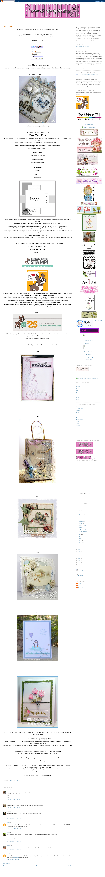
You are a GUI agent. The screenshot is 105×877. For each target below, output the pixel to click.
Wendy (8, 803)
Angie (77, 406)
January (81, 547)
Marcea (78, 425)
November (81, 517)
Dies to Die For (89, 354)
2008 (79, 562)
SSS (8, 781)
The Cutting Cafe (98, 320)
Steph (77, 427)
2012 (79, 554)
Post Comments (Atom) (14, 869)
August (81, 523)
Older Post (70, 866)
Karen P (8, 822)
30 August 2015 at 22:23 (14, 850)
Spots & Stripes (82, 529)
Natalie (77, 398)
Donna (77, 412)
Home (3, 20)
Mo (7, 811)
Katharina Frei (79, 419)
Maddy (77, 421)
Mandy (77, 423)
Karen (8, 832)
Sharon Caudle (80, 587)
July (80, 534)
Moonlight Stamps (89, 357)
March (80, 542)
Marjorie (78, 394)
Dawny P (79, 583)
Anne (77, 384)
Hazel (77, 414)
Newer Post (5, 866)
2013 (79, 551)
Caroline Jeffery (79, 408)
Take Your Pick (14, 781)
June (80, 536)
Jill (77, 416)
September (81, 521)
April (80, 540)
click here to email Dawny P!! (82, 46)
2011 (79, 556)
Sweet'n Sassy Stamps (89, 351)
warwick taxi (16, 857)
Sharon (77, 399)
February (81, 545)
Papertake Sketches (11, 20)
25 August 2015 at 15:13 (14, 807)
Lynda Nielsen (10, 790)
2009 (79, 560)
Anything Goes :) (83, 531)
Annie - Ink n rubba (80, 436)
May (80, 538)
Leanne (8, 845)
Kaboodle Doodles (89, 340)
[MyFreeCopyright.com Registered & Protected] (87, 74)
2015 (79, 513)
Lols (77, 392)
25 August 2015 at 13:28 (14, 799)
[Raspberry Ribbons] (89, 349)
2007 (79, 564)
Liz (77, 390)
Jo (76, 417)
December (81, 515)
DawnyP (78, 386)
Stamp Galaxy (89, 359)
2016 (79, 511)
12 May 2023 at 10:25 (13, 859)
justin (8, 853)
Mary (77, 396)
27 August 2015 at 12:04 (14, 819)
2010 (79, 558)
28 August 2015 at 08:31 (14, 842)
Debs (77, 388)
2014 (79, 549)
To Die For (81, 527)
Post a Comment (6, 863)
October (81, 519)
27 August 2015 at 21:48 (14, 828)
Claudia (78, 410)
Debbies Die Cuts (89, 343)
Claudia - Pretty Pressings (82, 434)
